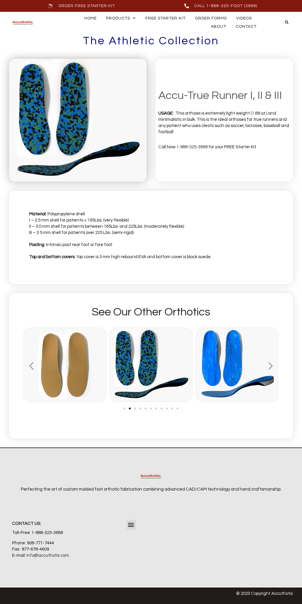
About (218, 27)
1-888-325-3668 (192, 147)
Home (90, 18)
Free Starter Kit (165, 18)
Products (118, 18)
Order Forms (211, 18)
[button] (286, 22)
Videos (244, 18)
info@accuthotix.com (48, 555)
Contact (246, 27)
